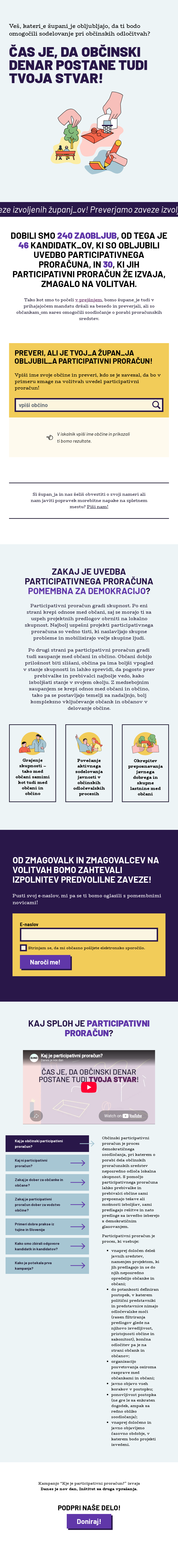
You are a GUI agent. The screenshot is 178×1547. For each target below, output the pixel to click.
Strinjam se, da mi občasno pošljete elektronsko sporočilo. (86, 948)
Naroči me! (45, 962)
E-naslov (29, 924)
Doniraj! (89, 1521)
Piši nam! (97, 507)
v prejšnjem (88, 300)
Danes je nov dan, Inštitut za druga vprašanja (89, 1489)
